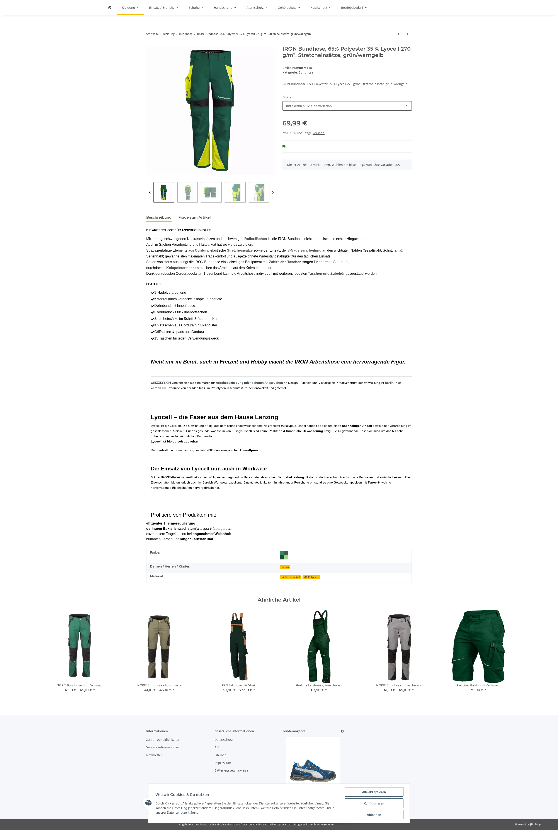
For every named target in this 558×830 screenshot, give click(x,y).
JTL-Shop (535, 824)
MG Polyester (311, 577)
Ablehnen (374, 814)
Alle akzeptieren (374, 792)
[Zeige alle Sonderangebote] (342, 731)
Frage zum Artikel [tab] (195, 217)
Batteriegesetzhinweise (231, 770)
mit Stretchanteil (290, 577)
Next (273, 192)
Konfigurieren (374, 803)
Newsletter (154, 755)
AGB (217, 747)
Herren (285, 567)
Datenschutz (223, 739)
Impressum (222, 763)
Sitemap (220, 755)
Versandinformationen (162, 747)
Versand (319, 133)
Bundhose (306, 72)
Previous (149, 192)
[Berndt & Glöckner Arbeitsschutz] (110, 7)
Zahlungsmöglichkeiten (163, 739)
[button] (347, 106)
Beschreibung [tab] (159, 217)
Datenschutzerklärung (183, 812)
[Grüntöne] (284, 555)
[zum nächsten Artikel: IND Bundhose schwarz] (407, 34)
